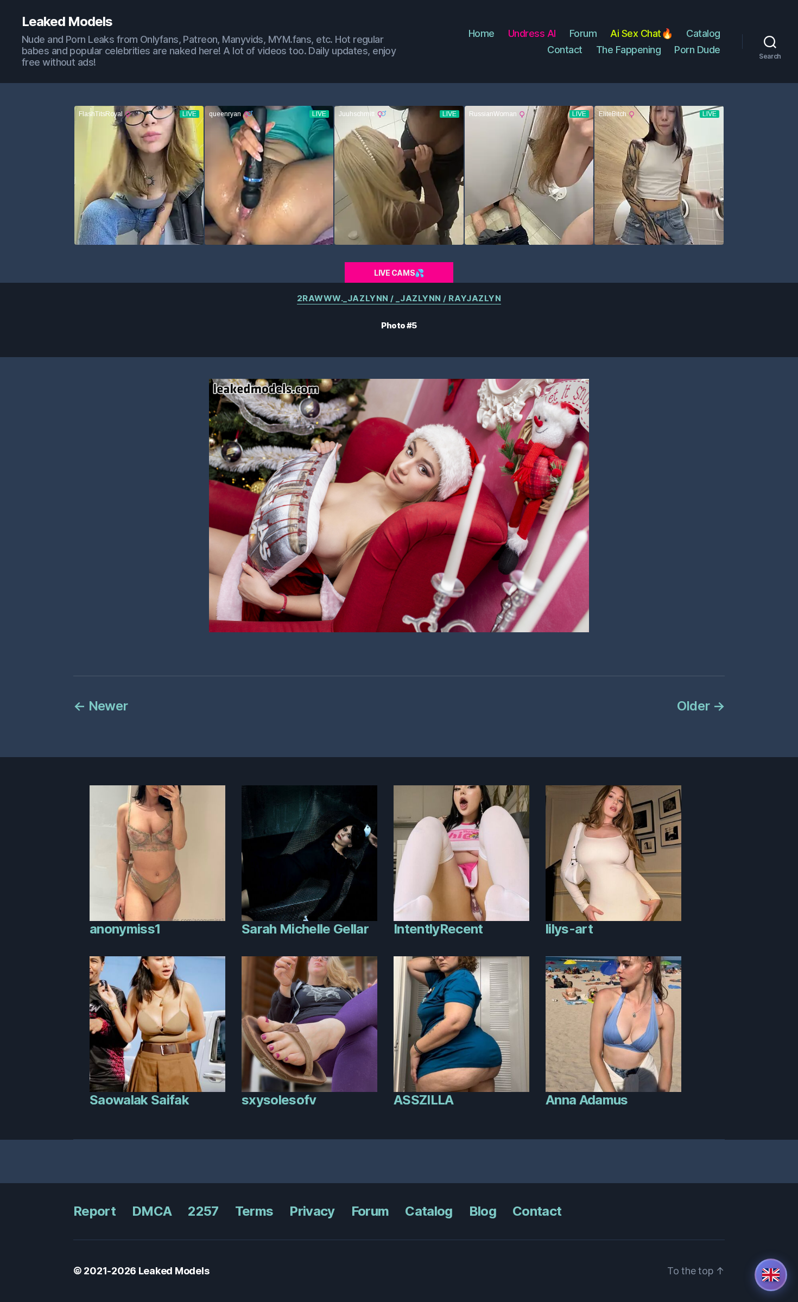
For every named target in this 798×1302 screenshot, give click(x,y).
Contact (564, 49)
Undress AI (532, 33)
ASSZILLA (424, 1100)
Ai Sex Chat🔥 (641, 33)
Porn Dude (697, 49)
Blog (482, 1211)
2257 (203, 1211)
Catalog (703, 33)
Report (94, 1211)
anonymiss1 (125, 929)
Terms (254, 1211)
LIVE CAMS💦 (399, 272)
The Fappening (628, 49)
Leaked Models (67, 21)
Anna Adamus (587, 1100)
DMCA (152, 1211)
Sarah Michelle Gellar (305, 929)
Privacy (311, 1211)
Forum (583, 33)
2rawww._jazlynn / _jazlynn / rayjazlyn (399, 298)
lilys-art (569, 929)
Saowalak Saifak (139, 1100)
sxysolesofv (279, 1100)
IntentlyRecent (438, 929)
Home (481, 33)
